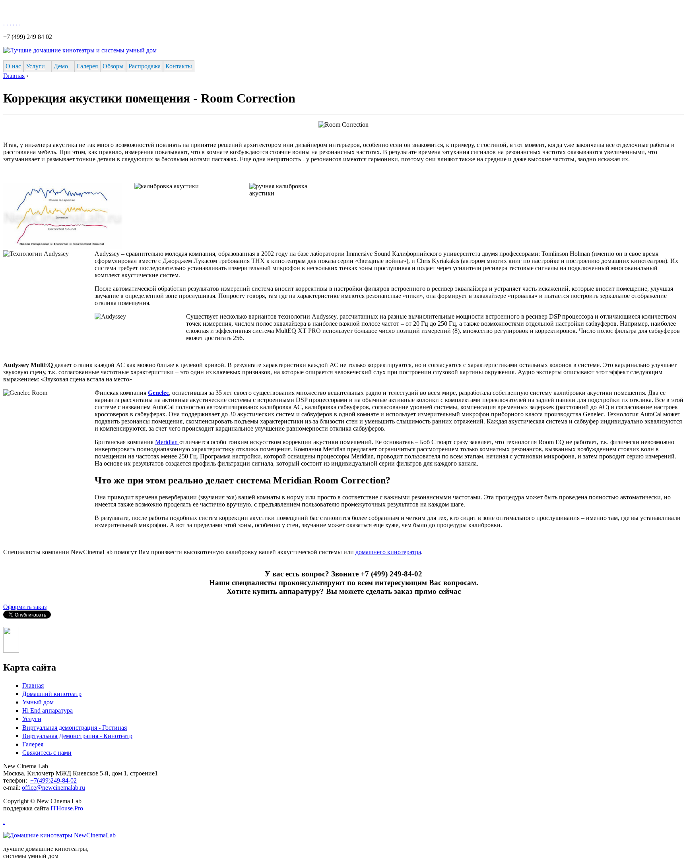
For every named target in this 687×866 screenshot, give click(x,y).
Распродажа (144, 66)
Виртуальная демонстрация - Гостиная (74, 727)
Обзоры (113, 66)
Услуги (35, 66)
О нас (13, 66)
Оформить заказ (25, 606)
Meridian (167, 442)
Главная (14, 75)
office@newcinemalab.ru (53, 787)
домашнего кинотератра (388, 552)
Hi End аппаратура (47, 710)
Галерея (87, 66)
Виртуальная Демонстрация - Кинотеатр (77, 736)
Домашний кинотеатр (52, 693)
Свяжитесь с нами (47, 752)
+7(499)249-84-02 (53, 780)
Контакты (178, 66)
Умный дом (38, 702)
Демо (61, 66)
